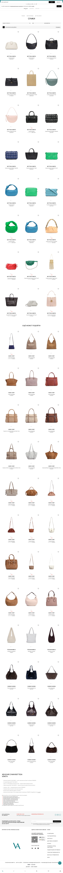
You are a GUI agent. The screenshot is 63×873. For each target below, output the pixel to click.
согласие (36, 823)
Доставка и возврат (52, 841)
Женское (26, 8)
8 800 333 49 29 (20, 814)
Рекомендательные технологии (49, 862)
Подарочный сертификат (53, 849)
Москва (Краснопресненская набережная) (11, 797)
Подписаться (57, 821)
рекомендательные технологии (16, 6)
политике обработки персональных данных (43, 824)
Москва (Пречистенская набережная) (10, 796)
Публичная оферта (10, 862)
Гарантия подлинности (53, 852)
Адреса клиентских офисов (39, 829)
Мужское (32, 8)
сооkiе (33, 6)
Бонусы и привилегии (53, 854)
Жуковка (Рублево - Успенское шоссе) (10, 798)
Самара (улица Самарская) (8, 803)
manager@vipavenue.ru (38, 814)
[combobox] (17, 23)
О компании (50, 833)
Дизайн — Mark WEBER (31, 866)
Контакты (49, 838)
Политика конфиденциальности (31, 862)
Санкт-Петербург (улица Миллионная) (10, 799)
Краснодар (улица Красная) (8, 804)
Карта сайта (19, 862)
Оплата (49, 843)
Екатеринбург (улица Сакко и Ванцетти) (11, 802)
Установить (58, 27)
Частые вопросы (51, 836)
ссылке (39, 792)
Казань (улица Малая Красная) (9, 800)
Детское (37, 8)
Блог (48, 857)
